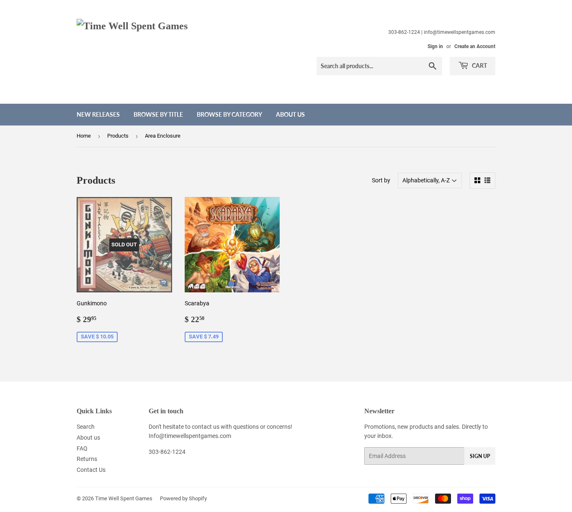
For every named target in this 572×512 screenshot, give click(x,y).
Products (118, 136)
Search (86, 426)
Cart (479, 65)
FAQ (82, 448)
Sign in (435, 46)
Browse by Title (158, 114)
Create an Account (474, 46)
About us (290, 114)
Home (84, 136)
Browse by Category (229, 114)
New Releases (98, 114)
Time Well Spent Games (123, 498)
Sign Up (480, 456)
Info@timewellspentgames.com (190, 436)
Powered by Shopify (183, 498)
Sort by (381, 180)
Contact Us (91, 469)
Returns (87, 459)
